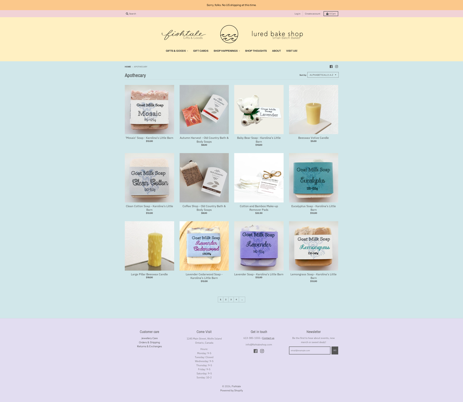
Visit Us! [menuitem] (291, 50)
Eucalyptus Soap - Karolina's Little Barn (313, 208)
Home (128, 66)
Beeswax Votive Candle (313, 138)
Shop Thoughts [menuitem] (256, 50)
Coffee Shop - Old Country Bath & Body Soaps (204, 208)
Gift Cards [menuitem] (200, 50)
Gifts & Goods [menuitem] (176, 50)
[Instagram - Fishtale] (336, 66)
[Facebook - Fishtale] (331, 66)
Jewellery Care (149, 338)
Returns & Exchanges (149, 346)
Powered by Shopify (231, 390)
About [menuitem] (276, 50)
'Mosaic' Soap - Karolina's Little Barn (149, 138)
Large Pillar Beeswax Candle (149, 274)
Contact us (268, 338)
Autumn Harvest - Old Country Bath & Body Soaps (204, 139)
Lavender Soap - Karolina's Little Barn (258, 274)
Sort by (303, 75)
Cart (332, 13)
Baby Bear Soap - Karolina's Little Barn (259, 139)
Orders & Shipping (149, 342)
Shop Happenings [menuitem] (226, 50)
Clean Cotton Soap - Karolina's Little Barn (149, 208)
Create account (312, 13)
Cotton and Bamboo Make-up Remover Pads (259, 208)
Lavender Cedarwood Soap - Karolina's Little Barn (204, 276)
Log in (297, 13)
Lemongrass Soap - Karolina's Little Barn (313, 276)
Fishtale (236, 386)
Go (334, 350)
